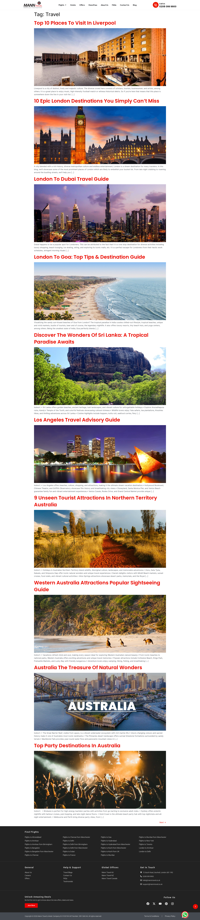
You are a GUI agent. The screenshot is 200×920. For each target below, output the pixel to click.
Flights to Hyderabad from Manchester (115, 844)
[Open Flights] (66, 5)
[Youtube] (160, 903)
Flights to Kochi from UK (110, 851)
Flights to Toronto (145, 844)
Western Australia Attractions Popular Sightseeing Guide (97, 586)
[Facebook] (148, 903)
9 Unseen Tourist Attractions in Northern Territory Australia (95, 501)
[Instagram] (172, 903)
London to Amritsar (146, 848)
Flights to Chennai (31, 855)
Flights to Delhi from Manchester (75, 848)
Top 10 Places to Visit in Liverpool (75, 22)
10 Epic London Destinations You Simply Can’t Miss (96, 100)
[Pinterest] (166, 903)
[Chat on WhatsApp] (184, 914)
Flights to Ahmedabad (33, 837)
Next (162, 822)
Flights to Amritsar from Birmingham (38, 844)
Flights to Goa (106, 837)
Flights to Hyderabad (109, 841)
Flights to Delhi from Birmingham (75, 844)
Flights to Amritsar (32, 841)
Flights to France (69, 855)
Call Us (162, 4)
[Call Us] (156, 5)
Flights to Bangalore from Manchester (39, 851)
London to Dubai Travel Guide (71, 178)
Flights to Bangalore (32, 848)
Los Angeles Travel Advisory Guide (77, 419)
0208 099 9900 (167, 6)
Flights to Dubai (69, 851)
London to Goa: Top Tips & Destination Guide (89, 256)
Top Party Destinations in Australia (77, 745)
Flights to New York (146, 841)
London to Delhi (145, 851)
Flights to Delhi (68, 841)
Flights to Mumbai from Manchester (152, 837)
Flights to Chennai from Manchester (76, 837)
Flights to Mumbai (107, 855)
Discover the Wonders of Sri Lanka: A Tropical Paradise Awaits (91, 338)
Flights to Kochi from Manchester (113, 848)
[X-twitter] (154, 903)
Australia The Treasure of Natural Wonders (88, 667)
